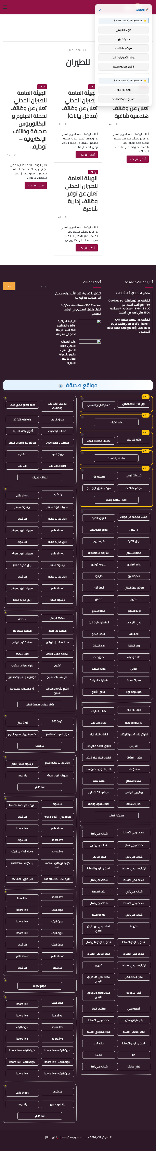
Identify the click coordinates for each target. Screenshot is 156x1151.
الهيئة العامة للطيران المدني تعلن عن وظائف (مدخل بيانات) (80, 104)
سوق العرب (57, 419)
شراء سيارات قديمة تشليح (40, 704)
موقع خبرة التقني (134, 587)
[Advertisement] (78, 27)
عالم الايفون (134, 564)
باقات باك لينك (98, 722)
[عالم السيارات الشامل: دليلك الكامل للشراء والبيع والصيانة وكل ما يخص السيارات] (90, 347)
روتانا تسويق (134, 610)
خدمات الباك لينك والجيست (57, 405)
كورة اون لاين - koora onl (57, 865)
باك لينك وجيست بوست (99, 769)
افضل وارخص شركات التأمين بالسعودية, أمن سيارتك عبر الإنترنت (78, 295)
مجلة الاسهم (133, 552)
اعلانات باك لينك (57, 465)
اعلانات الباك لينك (99, 734)
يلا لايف (39, 745)
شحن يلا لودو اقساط (98, 868)
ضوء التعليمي (134, 475)
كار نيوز (99, 575)
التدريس (133, 745)
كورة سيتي (22, 722)
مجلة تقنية (99, 780)
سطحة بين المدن (57, 630)
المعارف (134, 633)
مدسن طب (134, 769)
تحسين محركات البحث (98, 440)
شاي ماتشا (134, 1066)
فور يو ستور (98, 914)
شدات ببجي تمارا (99, 833)
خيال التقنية (134, 541)
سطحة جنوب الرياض (57, 653)
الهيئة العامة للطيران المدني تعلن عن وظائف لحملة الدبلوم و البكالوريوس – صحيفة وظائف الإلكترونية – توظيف (29, 120)
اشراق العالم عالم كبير (99, 745)
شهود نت (98, 657)
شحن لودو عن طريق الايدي (98, 994)
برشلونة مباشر (22, 507)
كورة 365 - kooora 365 (57, 878)
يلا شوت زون (57, 1104)
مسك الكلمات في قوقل (133, 516)
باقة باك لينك (134, 439)
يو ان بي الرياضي (134, 792)
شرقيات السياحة (99, 680)
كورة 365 (57, 721)
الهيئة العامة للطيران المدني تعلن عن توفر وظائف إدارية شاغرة (81, 193)
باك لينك (22, 465)
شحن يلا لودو (133, 992)
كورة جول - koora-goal (57, 816)
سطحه (22, 619)
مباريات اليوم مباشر (57, 507)
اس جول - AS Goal (22, 878)
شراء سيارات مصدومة (22, 688)
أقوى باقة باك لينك (22, 431)
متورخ (133, 599)
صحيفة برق (99, 476)
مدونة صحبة (134, 680)
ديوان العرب (57, 454)
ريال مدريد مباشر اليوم (57, 762)
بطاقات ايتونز (99, 1008)
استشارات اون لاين (99, 622)
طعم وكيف (133, 657)
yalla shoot (22, 495)
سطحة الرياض (57, 617)
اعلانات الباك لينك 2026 (98, 757)
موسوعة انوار (134, 691)
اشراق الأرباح (98, 691)
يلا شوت (57, 494)
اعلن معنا (51, 1137)
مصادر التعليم (133, 780)
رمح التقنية (134, 645)
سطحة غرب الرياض (22, 642)
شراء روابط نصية (133, 722)
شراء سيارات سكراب (22, 665)
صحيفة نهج (134, 575)
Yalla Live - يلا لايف (22, 851)
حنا (133, 1054)
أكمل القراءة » (138, 159)
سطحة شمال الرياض (57, 642)
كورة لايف (57, 909)
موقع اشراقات (134, 488)
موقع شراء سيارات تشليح (22, 676)
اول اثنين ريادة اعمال (133, 403)
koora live (22, 828)
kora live (22, 898)
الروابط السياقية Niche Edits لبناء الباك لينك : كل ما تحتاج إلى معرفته (66, 328)
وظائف (93, 86)
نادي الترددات (134, 622)
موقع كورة (39, 985)
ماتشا (98, 1054)
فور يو (98, 965)
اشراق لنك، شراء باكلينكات (134, 734)
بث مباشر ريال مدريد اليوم (22, 734)
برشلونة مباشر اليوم (22, 763)
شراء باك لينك (134, 709)
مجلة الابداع (98, 610)
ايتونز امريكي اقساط (99, 953)
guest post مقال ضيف (22, 404)
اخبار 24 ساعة (133, 803)
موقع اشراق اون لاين (99, 488)
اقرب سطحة (22, 653)
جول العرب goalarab (57, 734)
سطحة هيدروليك (22, 630)
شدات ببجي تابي (98, 845)
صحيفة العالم (116, 815)
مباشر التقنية (99, 668)
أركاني (133, 668)
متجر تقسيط (98, 891)
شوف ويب (99, 541)
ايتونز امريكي (99, 856)
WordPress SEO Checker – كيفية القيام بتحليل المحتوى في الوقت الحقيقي (81, 309)
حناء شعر (99, 1043)
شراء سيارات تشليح (57, 676)
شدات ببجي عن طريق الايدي (98, 928)
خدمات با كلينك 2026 (57, 442)
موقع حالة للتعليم (98, 792)
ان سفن (133, 529)
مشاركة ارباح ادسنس (98, 405)
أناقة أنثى (99, 587)
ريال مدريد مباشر (57, 518)
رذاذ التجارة (99, 645)
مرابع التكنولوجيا (99, 529)
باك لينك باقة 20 (22, 419)
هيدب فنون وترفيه (98, 803)
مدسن (98, 599)
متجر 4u (134, 926)
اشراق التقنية (99, 518)
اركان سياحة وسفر (116, 499)
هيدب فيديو (98, 633)
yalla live (40, 786)
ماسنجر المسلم (116, 458)
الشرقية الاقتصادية (98, 552)
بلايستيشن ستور (134, 1020)
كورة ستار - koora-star (22, 805)
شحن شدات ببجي (134, 976)
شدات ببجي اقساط (134, 832)
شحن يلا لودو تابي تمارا (99, 942)
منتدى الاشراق (134, 757)
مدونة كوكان (98, 564)
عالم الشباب (116, 422)
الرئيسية (82, 49)
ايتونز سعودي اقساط (134, 868)
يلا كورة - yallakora (22, 863)
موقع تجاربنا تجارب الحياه (22, 442)
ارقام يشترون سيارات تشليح (57, 690)
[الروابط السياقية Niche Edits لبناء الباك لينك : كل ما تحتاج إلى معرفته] (90, 326)
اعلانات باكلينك (40, 477)
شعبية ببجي (133, 1008)
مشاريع (22, 454)
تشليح (57, 665)
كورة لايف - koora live (57, 1050)
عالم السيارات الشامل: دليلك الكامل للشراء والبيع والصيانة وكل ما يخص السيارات (67, 352)
